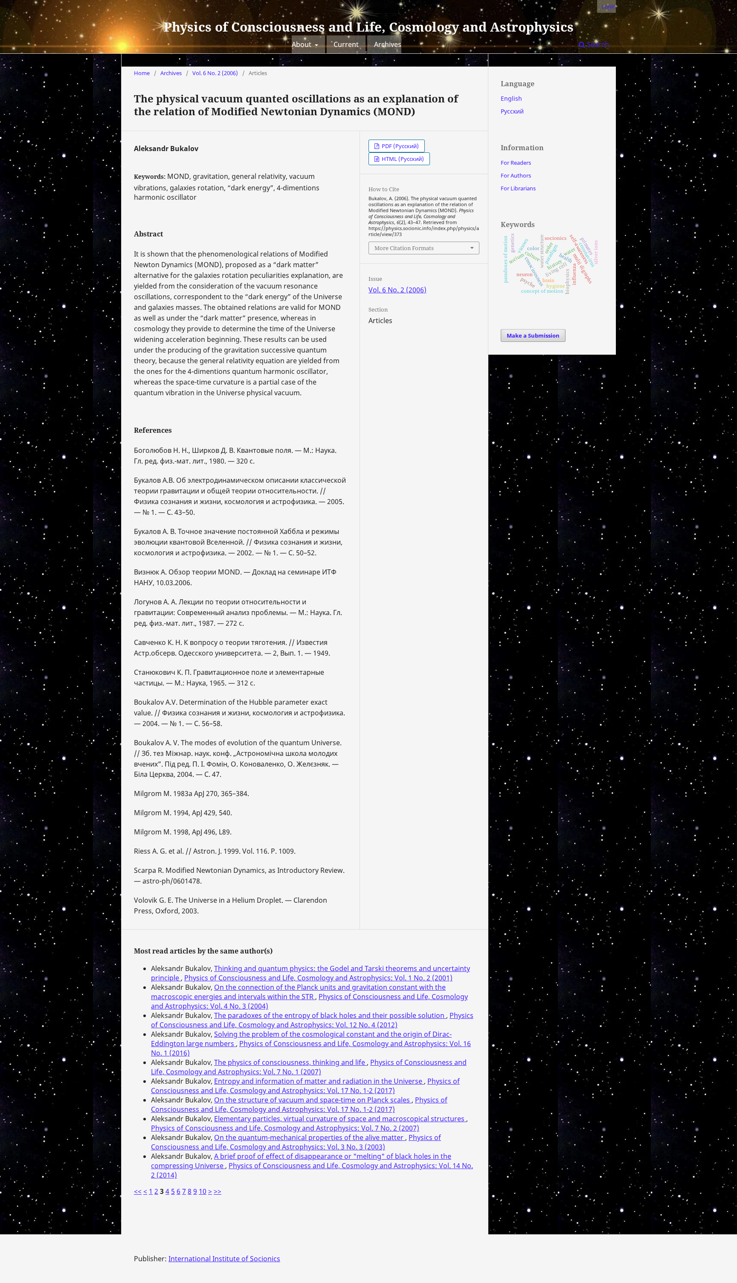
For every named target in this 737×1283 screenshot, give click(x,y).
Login (608, 6)
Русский (512, 111)
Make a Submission (533, 335)
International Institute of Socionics (224, 1258)
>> (217, 1191)
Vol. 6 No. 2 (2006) (215, 73)
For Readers (516, 162)
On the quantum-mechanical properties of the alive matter (309, 1137)
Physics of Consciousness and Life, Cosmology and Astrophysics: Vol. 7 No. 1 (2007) (309, 1067)
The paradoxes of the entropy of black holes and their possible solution (330, 1015)
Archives (387, 44)
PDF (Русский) (399, 146)
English (511, 98)
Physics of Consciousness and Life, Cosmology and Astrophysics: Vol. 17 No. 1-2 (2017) (305, 1085)
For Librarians (518, 188)
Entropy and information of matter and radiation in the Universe (319, 1081)
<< (138, 1191)
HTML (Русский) (402, 159)
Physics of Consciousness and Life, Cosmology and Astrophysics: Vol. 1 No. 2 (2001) (318, 978)
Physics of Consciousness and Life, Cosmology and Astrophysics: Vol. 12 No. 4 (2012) (312, 1020)
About (302, 44)
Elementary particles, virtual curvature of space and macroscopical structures (340, 1118)
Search (597, 44)
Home (142, 73)
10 (202, 1191)
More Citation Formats (404, 248)
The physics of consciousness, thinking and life (290, 1062)
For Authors (516, 175)
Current (346, 44)
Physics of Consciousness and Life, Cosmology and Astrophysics (369, 26)
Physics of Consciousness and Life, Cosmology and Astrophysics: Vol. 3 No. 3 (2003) (296, 1142)
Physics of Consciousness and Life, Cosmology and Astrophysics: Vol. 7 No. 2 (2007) (285, 1128)
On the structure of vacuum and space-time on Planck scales (313, 1100)
